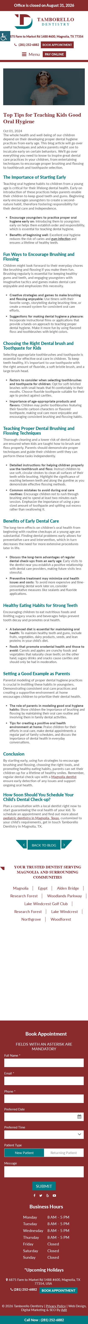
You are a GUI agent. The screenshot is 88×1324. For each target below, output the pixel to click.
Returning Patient (64, 1153)
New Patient (24, 1153)
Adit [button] (64, 1310)
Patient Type (13, 1145)
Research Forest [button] (24, 895)
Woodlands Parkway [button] (64, 895)
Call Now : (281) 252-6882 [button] (44, 1320)
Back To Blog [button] (44, 845)
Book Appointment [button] (57, 45)
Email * (9, 1073)
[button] (5, 36)
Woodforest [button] (61, 919)
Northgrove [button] (31, 919)
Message (10, 1163)
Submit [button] (44, 1186)
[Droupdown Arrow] (79, 1134)
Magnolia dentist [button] (63, 777)
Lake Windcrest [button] (64, 911)
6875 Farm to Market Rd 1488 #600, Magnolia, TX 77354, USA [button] (44, 1281)
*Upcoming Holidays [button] (44, 1269)
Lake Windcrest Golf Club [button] (46, 903)
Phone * (9, 1091)
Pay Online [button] (54, 54)
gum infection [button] (60, 239)
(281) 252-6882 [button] (29, 45)
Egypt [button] (42, 888)
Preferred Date (14, 1109)
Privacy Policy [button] (56, 1306)
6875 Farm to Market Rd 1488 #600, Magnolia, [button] (45, 36)
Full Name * (12, 1055)
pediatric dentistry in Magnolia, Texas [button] (31, 818)
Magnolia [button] (20, 888)
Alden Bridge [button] (68, 888)
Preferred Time (14, 1127)
